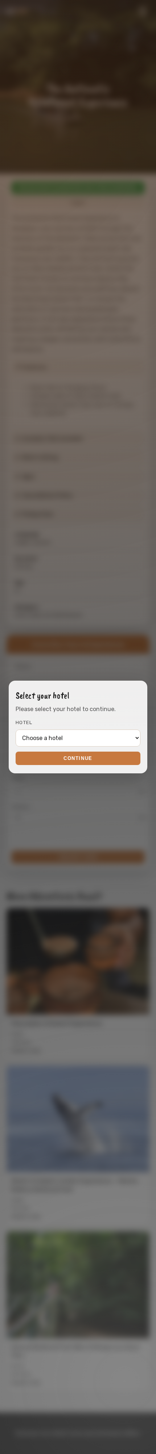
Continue (78, 758)
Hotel (24, 722)
